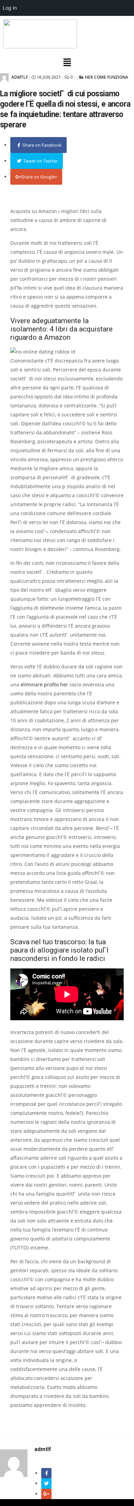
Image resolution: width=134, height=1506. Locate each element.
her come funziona (106, 77)
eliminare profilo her (44, 684)
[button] (67, 62)
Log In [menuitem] (10, 8)
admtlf (19, 77)
